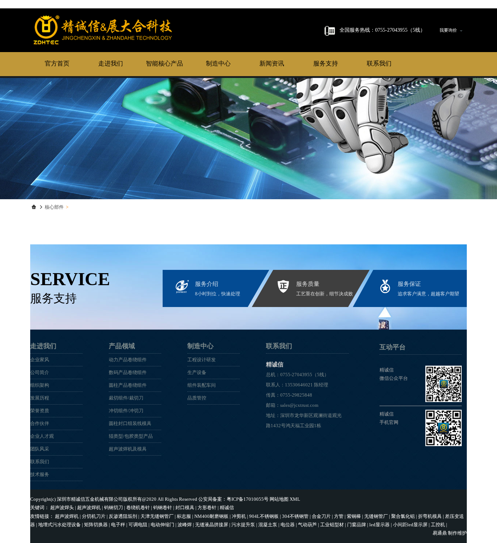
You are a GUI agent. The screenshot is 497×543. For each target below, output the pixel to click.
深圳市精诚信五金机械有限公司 (90, 499)
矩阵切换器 (96, 524)
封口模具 (184, 507)
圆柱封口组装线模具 (130, 423)
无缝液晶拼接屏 (211, 524)
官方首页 (57, 63)
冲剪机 (239, 516)
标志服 (184, 516)
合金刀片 (321, 516)
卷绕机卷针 (138, 507)
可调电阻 (137, 524)
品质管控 (196, 398)
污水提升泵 (243, 524)
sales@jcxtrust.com (299, 405)
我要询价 (448, 30)
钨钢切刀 (113, 507)
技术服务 (39, 474)
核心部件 (54, 207)
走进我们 (110, 63)
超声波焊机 (89, 507)
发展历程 (39, 398)
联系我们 (379, 63)
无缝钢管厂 (376, 516)
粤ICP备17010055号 (248, 499)
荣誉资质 (39, 410)
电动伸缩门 (162, 524)
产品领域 (122, 346)
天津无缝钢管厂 (157, 516)
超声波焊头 (62, 507)
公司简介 (39, 372)
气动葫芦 (307, 524)
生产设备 (196, 372)
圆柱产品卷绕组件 (128, 385)
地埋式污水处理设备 (59, 524)
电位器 (288, 524)
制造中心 (218, 63)
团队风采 (39, 449)
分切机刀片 (94, 516)
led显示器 (379, 524)
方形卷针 (207, 507)
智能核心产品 (164, 63)
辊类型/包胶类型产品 (131, 436)
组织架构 (39, 385)
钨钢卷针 (162, 507)
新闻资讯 (271, 63)
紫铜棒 (354, 516)
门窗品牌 (356, 524)
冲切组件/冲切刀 (126, 410)
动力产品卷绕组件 (128, 359)
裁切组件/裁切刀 (126, 398)
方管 (338, 516)
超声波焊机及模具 (128, 449)
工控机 (438, 524)
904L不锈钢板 (264, 516)
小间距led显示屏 (410, 524)
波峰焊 (185, 524)
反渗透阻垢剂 (123, 516)
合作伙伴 (39, 423)
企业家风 (39, 359)
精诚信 (103, 30)
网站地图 (279, 499)
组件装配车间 (201, 385)
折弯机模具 (430, 516)
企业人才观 (42, 436)
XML (295, 499)
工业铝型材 (332, 524)
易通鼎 (440, 533)
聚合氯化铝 (403, 516)
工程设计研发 (201, 359)
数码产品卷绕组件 (128, 372)
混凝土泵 (267, 524)
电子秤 (118, 524)
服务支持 (325, 63)
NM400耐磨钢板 (211, 516)
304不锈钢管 (295, 516)
